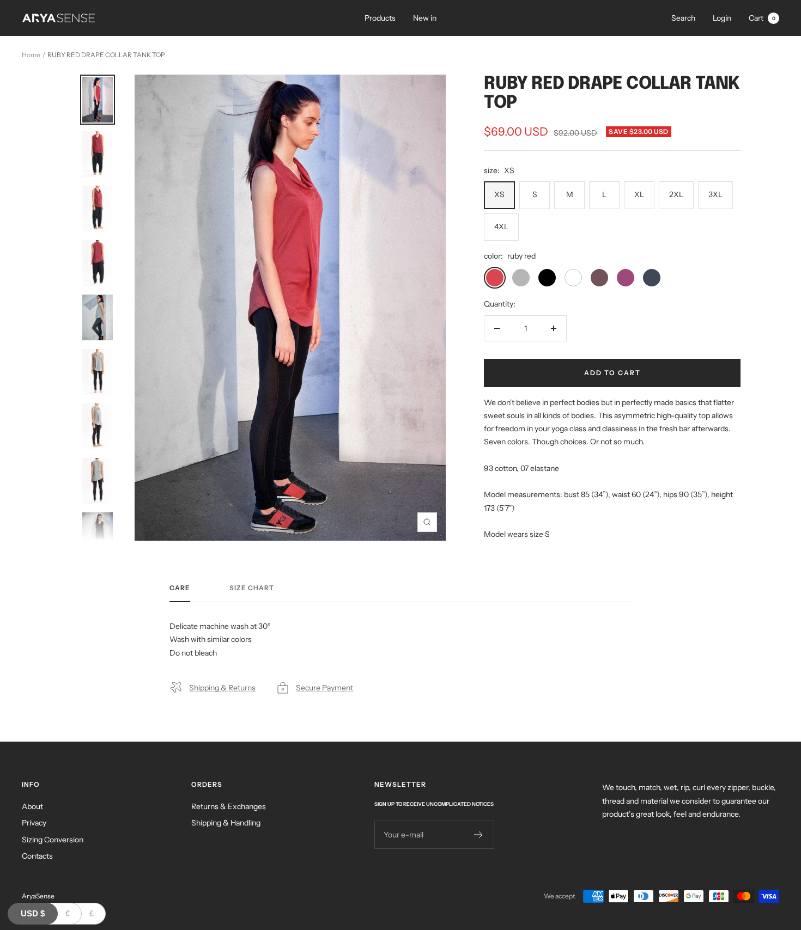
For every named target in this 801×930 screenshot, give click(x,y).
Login (722, 18)
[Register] (478, 835)
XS (499, 194)
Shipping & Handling (225, 823)
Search (683, 18)
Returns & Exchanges (228, 806)
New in (424, 18)
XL (639, 194)
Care (179, 588)
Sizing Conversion (52, 840)
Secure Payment (324, 688)
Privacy (34, 823)
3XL (715, 194)
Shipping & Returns (222, 688)
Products (380, 18)
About (32, 806)
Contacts (37, 856)
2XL (676, 194)
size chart (251, 588)
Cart (762, 18)
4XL (501, 226)
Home (31, 55)
